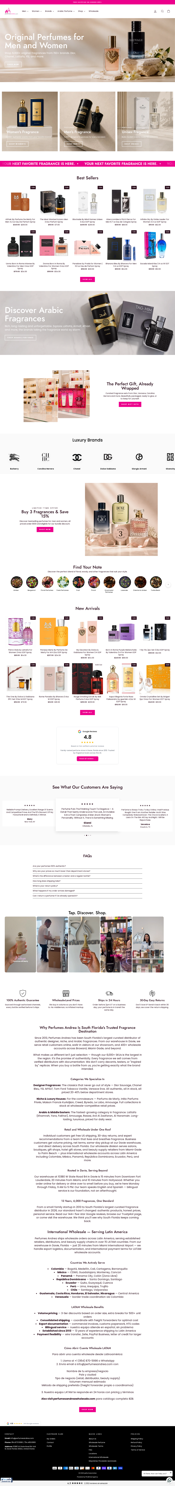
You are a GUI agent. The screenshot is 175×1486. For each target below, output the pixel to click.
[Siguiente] (168, 584)
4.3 (69, 1483)
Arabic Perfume (65, 11)
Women (36, 11)
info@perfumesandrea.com (95, 1364)
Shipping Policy (137, 1439)
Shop (80, 11)
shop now (45, 529)
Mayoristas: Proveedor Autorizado (102, 1461)
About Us (92, 1439)
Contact (50, 1442)
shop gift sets (130, 404)
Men (24, 11)
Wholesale (93, 11)
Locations (93, 1453)
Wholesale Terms (96, 1446)
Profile (49, 1446)
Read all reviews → (87, 758)
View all (87, 279)
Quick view (20, 214)
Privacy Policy (136, 1446)
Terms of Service (138, 1450)
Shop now (87, 1409)
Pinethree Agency (92, 1477)
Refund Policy (136, 1442)
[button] (6, 1480)
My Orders (51, 1439)
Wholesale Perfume (97, 1442)
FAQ (90, 1450)
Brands (48, 11)
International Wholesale (98, 1457)
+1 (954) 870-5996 (86, 1360)
